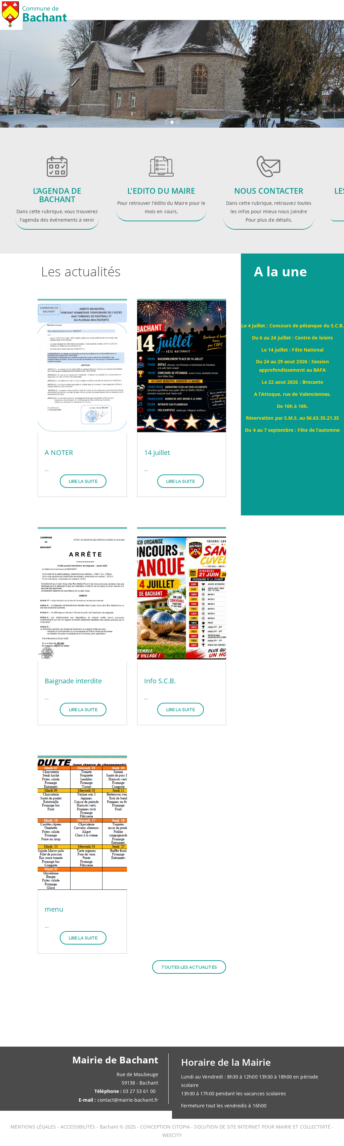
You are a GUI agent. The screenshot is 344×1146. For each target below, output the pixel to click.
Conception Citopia (165, 1127)
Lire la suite (83, 481)
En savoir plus (54, 188)
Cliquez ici (161, 196)
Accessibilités (78, 1127)
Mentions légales (33, 1127)
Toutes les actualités (189, 967)
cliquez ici (268, 188)
